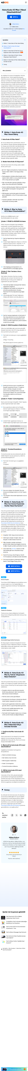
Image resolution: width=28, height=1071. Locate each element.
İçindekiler (5, 40)
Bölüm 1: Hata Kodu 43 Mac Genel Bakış (14, 43)
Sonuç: (5, 64)
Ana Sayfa (5, 948)
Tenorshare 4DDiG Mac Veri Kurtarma (10, 523)
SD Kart (14, 548)
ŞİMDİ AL (15, 17)
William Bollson (15, 24)
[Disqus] (14, 886)
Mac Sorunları (12, 948)
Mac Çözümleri (7, 70)
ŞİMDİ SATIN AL (15, 566)
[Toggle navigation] (26, 2)
